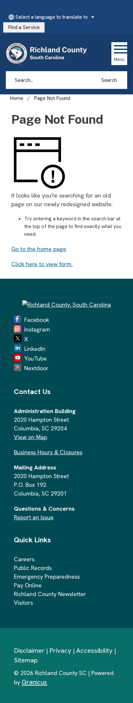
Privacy (60, 650)
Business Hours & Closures (48, 452)
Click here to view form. (42, 264)
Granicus (34, 682)
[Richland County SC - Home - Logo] (49, 53)
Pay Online (28, 585)
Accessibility (94, 650)
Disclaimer (29, 650)
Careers (24, 559)
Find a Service (24, 27)
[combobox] (50, 17)
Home (16, 98)
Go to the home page (38, 249)
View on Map (30, 437)
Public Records (33, 568)
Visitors (23, 602)
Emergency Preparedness (47, 576)
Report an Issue (34, 517)
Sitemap (26, 660)
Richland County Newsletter (50, 594)
